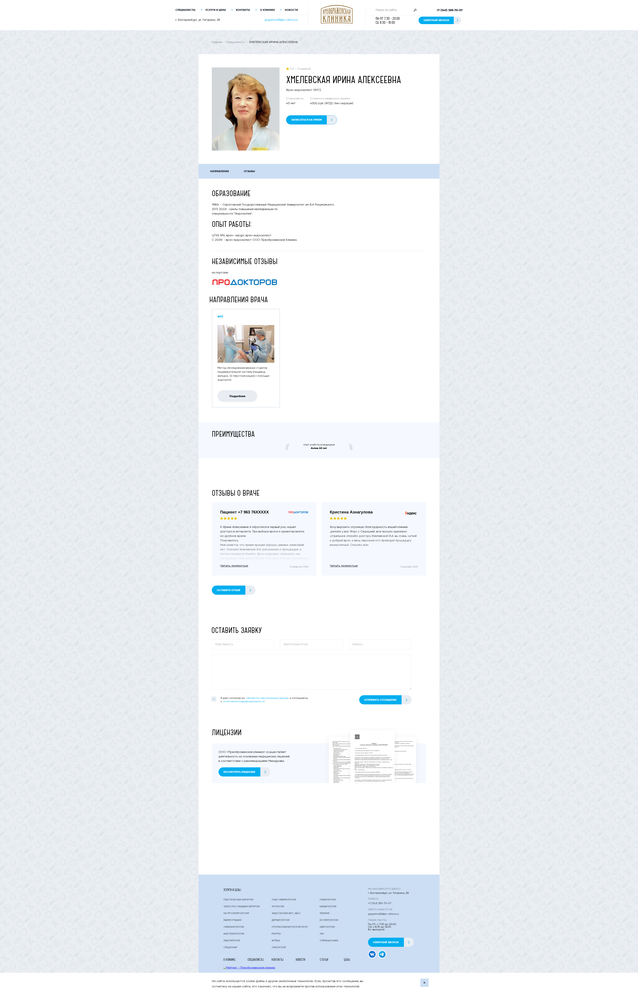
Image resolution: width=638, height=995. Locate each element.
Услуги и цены (215, 9)
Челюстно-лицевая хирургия (241, 906)
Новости (291, 9)
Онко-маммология (284, 900)
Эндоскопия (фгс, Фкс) (286, 913)
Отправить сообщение (380, 699)
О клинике (267, 9)
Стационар (230, 947)
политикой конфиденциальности (244, 701)
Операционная (329, 941)
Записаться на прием (306, 119)
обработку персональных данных (267, 698)
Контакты (243, 9)
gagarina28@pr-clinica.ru (281, 19)
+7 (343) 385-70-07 (450, 10)
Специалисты (185, 9)
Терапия (324, 913)
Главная (217, 42)
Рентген (276, 934)
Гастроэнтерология (236, 913)
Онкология (279, 947)
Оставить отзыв (228, 590)
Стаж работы (294, 98)
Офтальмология (233, 927)
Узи (322, 934)
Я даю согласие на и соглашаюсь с (264, 700)
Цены (347, 959)
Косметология (329, 920)
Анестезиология (233, 934)
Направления (219, 171)
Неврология (327, 927)
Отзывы (249, 171)
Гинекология (328, 900)
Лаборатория (231, 941)
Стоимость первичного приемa (330, 98)
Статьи (324, 959)
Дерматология (280, 920)
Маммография (232, 920)
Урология (278, 906)
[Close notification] (424, 983)
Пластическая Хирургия (238, 900)
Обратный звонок (436, 20)
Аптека (276, 941)
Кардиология (328, 906)
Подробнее (237, 396)
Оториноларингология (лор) (290, 927)
